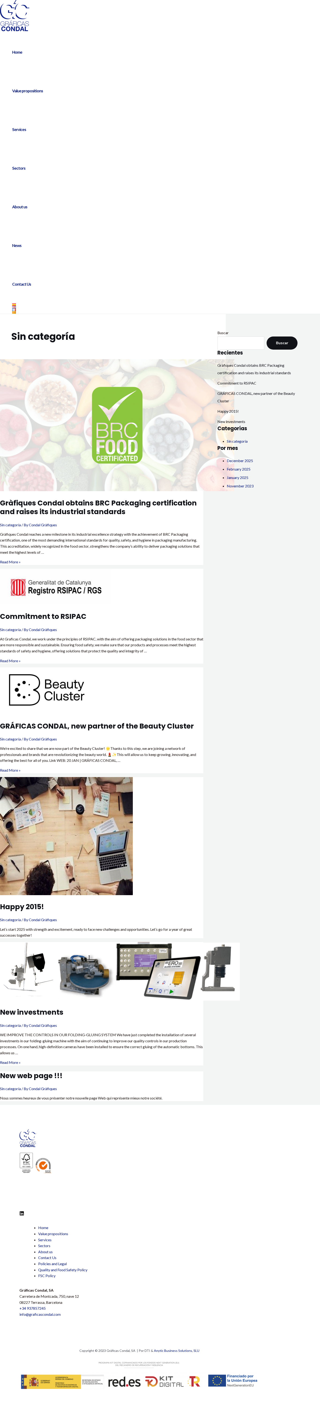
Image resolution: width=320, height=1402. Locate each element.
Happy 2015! (22, 907)
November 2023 (240, 486)
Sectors (18, 168)
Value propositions (27, 90)
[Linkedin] (21, 1214)
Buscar (223, 332)
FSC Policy (47, 1275)
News (16, 245)
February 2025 (238, 469)
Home (17, 52)
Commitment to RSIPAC (43, 616)
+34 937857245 (32, 1308)
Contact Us (21, 284)
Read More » (10, 562)
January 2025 (237, 477)
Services (19, 129)
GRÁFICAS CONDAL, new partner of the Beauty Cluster (97, 726)
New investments (31, 1012)
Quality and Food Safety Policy (62, 1269)
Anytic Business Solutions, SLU (176, 1351)
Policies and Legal (52, 1263)
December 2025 (240, 460)
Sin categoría (10, 525)
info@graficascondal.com (40, 1314)
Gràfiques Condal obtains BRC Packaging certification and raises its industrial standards (98, 507)
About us (19, 206)
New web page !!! (31, 1076)
